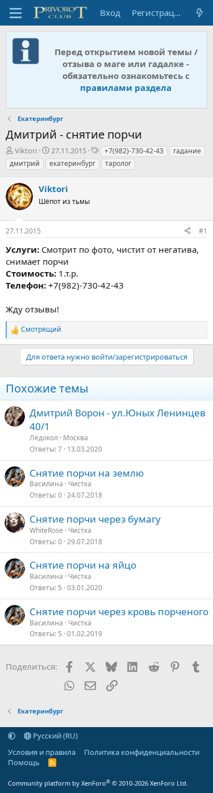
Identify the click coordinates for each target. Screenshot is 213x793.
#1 (203, 231)
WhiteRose (46, 530)
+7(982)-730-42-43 (134, 151)
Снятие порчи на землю (87, 472)
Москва (75, 438)
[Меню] (15, 13)
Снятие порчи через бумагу (95, 518)
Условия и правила (42, 752)
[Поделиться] (187, 231)
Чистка (79, 484)
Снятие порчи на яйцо (83, 564)
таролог (118, 163)
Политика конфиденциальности (141, 752)
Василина (46, 484)
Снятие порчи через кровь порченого (119, 611)
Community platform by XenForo (98, 783)
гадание (187, 151)
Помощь (24, 762)
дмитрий (25, 163)
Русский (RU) (54, 736)
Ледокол (44, 438)
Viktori (26, 150)
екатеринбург (72, 163)
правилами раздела (126, 87)
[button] (12, 735)
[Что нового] (200, 12)
